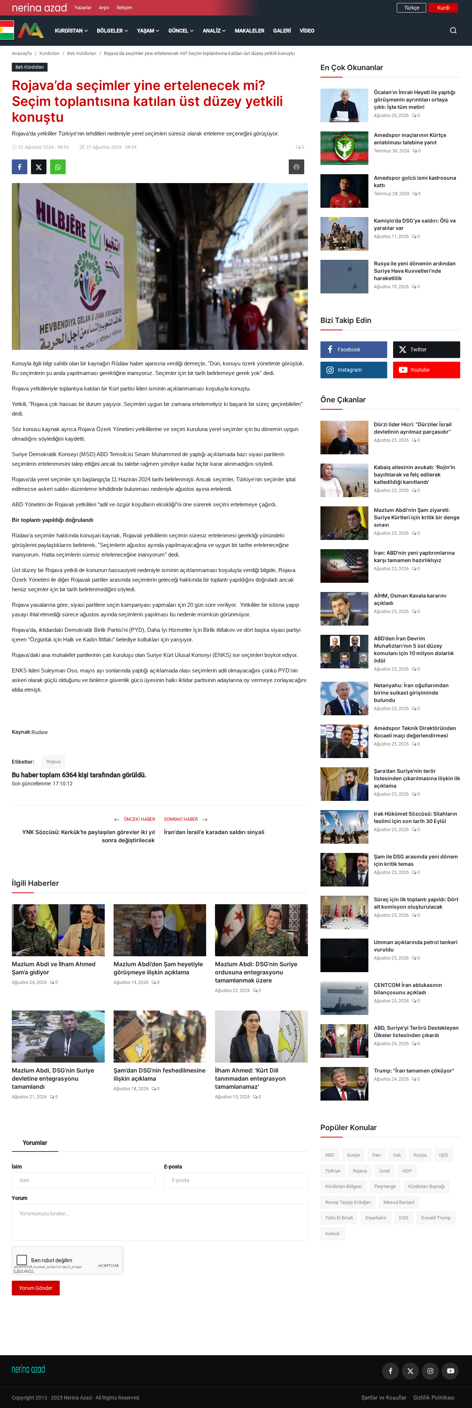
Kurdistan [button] (69, 31)
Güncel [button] (178, 31)
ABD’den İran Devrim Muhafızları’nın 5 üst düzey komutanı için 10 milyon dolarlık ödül (414, 649)
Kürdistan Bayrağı (426, 1186)
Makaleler (249, 31)
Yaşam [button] (145, 31)
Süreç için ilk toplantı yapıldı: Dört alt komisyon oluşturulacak (416, 903)
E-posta (173, 1167)
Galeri (282, 31)
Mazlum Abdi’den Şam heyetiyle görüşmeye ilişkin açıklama (158, 968)
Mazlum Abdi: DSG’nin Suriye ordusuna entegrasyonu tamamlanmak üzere (256, 972)
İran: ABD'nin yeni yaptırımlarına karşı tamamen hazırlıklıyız (414, 556)
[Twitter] (410, 1371)
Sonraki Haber (181, 819)
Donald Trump (436, 1218)
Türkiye (332, 1171)
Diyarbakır (375, 1218)
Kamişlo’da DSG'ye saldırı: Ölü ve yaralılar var (415, 224)
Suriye (353, 1155)
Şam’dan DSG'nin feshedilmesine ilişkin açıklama (159, 1074)
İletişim (124, 7)
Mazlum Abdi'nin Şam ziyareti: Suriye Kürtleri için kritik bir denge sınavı (416, 517)
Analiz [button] (212, 31)
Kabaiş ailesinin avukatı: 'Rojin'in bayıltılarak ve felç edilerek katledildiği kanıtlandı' (414, 474)
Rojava (53, 761)
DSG (404, 1218)
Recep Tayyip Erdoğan (348, 1202)
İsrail (384, 1171)
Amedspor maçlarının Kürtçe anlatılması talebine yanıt (410, 138)
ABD (329, 1155)
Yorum (19, 1198)
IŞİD (443, 1155)
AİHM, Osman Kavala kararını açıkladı (410, 599)
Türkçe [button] (411, 8)
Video (307, 31)
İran (376, 1155)
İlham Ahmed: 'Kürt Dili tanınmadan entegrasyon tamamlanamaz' (250, 1078)
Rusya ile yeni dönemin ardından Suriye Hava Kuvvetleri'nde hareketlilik (415, 270)
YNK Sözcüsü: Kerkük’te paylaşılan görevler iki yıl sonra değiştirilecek (88, 836)
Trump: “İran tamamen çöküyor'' (414, 1070)
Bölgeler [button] (110, 31)
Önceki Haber (139, 819)
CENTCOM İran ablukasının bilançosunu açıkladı (408, 988)
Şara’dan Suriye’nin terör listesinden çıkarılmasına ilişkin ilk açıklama (417, 778)
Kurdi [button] (443, 8)
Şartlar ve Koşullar (383, 1397)
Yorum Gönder (35, 1288)
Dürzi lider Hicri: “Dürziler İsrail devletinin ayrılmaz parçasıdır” (413, 428)
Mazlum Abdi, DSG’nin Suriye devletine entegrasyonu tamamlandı (53, 1078)
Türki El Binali (339, 1218)
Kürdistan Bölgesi (343, 1186)
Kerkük (332, 1233)
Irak (397, 1155)
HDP (407, 1171)
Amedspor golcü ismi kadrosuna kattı (415, 181)
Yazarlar (82, 7)
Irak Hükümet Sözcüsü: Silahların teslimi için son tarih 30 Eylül (415, 817)
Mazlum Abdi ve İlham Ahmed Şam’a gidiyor (54, 968)
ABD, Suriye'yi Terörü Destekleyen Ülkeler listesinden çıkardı (416, 1031)
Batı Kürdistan (81, 53)
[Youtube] (450, 1371)
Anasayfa (22, 53)
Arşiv (104, 7)
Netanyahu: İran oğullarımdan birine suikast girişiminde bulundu (411, 692)
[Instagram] (430, 1371)
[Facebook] (390, 1371)
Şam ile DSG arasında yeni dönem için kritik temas (416, 860)
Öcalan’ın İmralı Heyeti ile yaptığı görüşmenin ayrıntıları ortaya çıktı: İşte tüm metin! (414, 99)
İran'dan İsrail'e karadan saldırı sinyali (214, 832)
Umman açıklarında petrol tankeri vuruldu (416, 946)
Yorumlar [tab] (35, 1142)
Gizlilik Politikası (434, 1397)
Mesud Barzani (399, 1202)
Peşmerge (385, 1186)
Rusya (420, 1155)
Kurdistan (49, 53)
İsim (17, 1167)
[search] (453, 30)
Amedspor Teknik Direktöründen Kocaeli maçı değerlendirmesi (415, 732)
